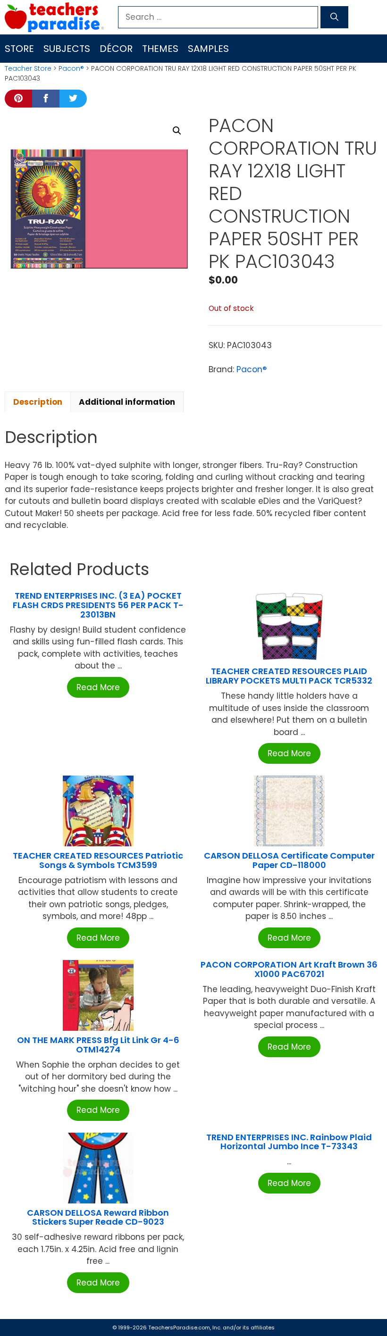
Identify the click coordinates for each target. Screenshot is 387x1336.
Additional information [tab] (127, 402)
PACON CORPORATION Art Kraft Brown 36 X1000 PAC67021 (289, 969)
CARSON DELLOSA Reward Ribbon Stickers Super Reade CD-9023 (98, 1217)
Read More (98, 687)
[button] (176, 130)
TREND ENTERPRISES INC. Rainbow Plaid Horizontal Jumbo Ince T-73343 (289, 1141)
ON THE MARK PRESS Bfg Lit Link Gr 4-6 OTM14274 (98, 1044)
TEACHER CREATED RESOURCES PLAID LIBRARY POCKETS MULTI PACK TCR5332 (289, 675)
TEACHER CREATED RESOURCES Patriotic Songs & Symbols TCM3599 (98, 860)
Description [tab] (37, 402)
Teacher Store (28, 68)
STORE (19, 48)
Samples (208, 48)
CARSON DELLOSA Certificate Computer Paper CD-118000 (289, 860)
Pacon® (71, 68)
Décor (116, 48)
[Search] (334, 17)
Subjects (66, 48)
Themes (160, 48)
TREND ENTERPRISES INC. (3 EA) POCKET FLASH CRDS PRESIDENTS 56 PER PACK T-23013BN (98, 605)
